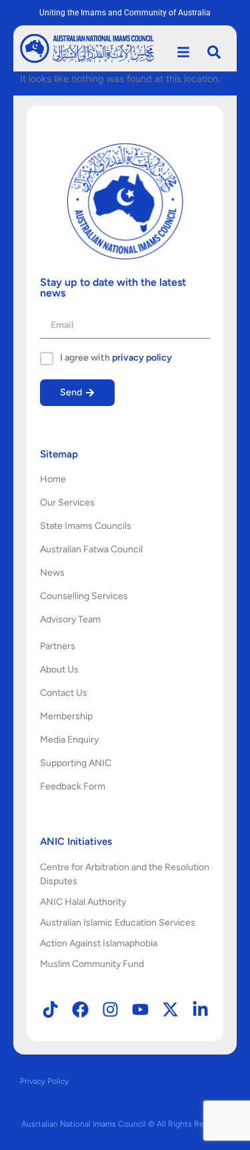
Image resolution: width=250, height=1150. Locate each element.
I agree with (116, 358)
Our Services (67, 502)
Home (53, 479)
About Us (59, 669)
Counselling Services (84, 596)
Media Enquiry (69, 739)
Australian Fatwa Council (91, 549)
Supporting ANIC (75, 763)
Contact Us (63, 693)
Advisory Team (70, 619)
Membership (66, 716)
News (52, 572)
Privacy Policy (44, 1081)
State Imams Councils (85, 526)
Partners (57, 646)
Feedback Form (72, 786)
